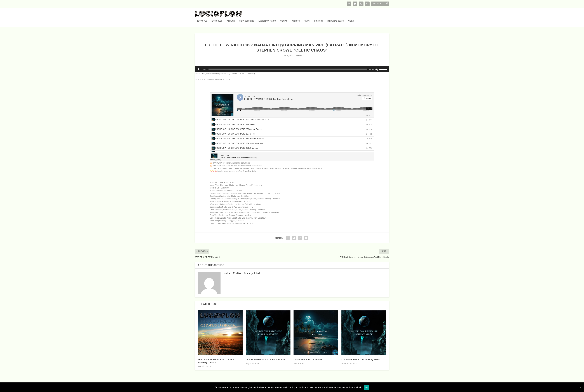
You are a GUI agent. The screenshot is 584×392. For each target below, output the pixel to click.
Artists (296, 21)
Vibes (351, 21)
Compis (283, 21)
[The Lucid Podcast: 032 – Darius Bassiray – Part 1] (220, 332)
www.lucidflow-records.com (251, 166)
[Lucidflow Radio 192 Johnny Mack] (363, 332)
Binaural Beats (335, 21)
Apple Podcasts (210, 79)
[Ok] (580, 387)
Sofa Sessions (246, 21)
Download (224, 74)
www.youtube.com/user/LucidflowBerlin (240, 171)
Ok (366, 387)
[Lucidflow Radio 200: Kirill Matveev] (268, 332)
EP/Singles (217, 21)
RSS (228, 79)
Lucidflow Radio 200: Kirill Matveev (265, 359)
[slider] (383, 69)
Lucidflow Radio (267, 21)
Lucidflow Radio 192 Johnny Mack (360, 359)
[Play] (198, 69)
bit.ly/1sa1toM (231, 166)
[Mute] (376, 69)
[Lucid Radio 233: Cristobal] (316, 332)
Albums (231, 21)
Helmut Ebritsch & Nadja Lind (242, 273)
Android (221, 79)
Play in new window (210, 74)
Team (306, 21)
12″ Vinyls (202, 21)
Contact (318, 21)
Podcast (298, 56)
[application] (292, 69)
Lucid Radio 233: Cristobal (308, 359)
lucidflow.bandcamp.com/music (237, 163)
